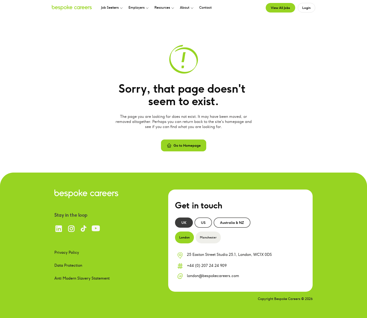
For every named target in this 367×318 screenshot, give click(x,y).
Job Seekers (110, 7)
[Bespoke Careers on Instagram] (71, 228)
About (184, 7)
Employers (136, 7)
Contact (205, 7)
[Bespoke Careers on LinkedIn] (58, 228)
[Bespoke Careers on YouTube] (96, 228)
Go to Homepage (187, 145)
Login (306, 8)
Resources (162, 7)
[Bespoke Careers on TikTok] (83, 228)
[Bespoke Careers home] (86, 193)
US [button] (203, 222)
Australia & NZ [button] (232, 222)
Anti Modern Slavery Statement (82, 278)
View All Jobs (280, 8)
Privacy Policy (66, 252)
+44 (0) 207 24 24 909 (207, 265)
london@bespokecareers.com (213, 275)
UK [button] (183, 222)
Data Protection (68, 265)
